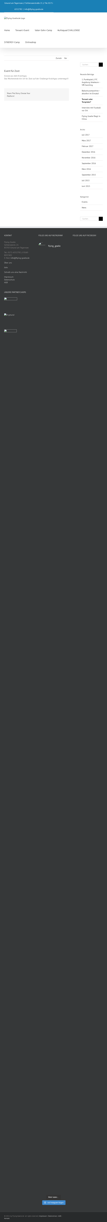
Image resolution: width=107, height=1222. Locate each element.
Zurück (59, 58)
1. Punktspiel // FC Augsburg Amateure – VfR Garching (91, 82)
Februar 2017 (87, 146)
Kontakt (7, 1218)
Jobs (6, 267)
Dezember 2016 (88, 152)
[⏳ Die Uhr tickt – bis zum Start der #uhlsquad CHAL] (45, 819)
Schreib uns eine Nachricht (15, 272)
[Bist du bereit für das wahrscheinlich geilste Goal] (45, 906)
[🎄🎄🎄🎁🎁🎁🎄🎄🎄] (61, 1015)
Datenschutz (9, 279)
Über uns (8, 262)
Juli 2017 (86, 135)
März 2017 (86, 140)
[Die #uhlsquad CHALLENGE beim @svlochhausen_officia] (45, 307)
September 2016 (89, 163)
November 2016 (88, 157)
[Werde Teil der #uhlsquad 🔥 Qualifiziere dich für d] (61, 976)
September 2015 (89, 174)
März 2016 (86, 169)
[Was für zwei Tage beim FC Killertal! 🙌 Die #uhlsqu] (45, 514)
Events (84, 202)
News (84, 207)
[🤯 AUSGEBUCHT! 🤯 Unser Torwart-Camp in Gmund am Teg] (61, 704)
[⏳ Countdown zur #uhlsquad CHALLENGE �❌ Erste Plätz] (61, 594)
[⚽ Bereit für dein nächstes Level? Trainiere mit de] (45, 375)
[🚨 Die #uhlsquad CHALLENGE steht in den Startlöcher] (45, 1046)
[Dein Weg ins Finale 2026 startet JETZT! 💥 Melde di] (61, 1121)
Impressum (8, 277)
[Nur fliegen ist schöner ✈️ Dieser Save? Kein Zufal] (61, 269)
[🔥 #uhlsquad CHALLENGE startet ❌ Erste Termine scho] (45, 666)
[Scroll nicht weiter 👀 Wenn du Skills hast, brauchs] (61, 897)
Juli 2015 (86, 180)
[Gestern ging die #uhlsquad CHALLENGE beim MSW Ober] (61, 421)
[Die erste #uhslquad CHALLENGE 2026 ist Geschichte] (45, 603)
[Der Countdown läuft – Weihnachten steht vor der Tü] (45, 1137)
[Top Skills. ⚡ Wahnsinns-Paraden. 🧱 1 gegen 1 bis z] (61, 802)
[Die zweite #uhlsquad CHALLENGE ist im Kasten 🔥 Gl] (61, 524)
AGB (6, 282)
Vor (65, 58)
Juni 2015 (86, 186)
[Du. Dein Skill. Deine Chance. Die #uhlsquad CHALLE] (45, 971)
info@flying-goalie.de (33, 9)
